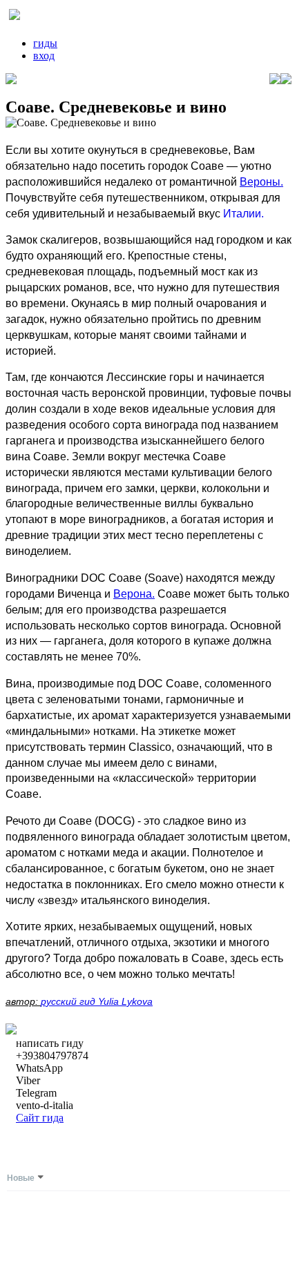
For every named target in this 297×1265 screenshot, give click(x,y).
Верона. (134, 594)
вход (44, 55)
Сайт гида (40, 1118)
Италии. (243, 213)
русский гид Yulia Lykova (97, 1001)
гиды (45, 43)
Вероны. (261, 182)
